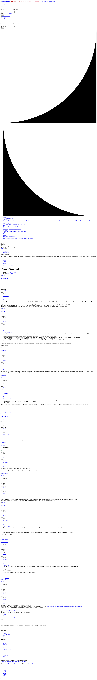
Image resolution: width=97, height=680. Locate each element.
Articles (4, 227)
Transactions (5, 236)
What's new (5, 219)
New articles (25, 220)
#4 (3, 396)
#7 (3, 497)
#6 (3, 466)
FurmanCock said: (7, 398)
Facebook (5, 642)
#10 (4, 603)
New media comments (44, 220)
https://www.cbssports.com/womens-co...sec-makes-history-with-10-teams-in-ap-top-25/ (65, 606)
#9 (3, 563)
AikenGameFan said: (7, 332)
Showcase (5, 237)
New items (61, 220)
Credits (4, 235)
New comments (11, 226)
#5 (3, 437)
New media (10, 220)
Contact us (5, 652)
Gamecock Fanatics (7, 649)
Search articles (18, 229)
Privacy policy (6, 655)
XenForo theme (31, 663)
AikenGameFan (12, 272)
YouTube (5, 644)
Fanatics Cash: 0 (12, 236)
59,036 (4, 457)
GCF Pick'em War (7, 223)
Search (24, 224)
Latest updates (24, 238)
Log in (2, 620)
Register (2, 622)
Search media (18, 226)
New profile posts (67, 220)
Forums (4, 217)
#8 (3, 524)
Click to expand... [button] (7, 340)
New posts (5, 218)
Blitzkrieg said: (6, 565)
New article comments (54, 220)
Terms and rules (6, 654)
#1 (3, 299)
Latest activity (74, 220)
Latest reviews (30, 238)
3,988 (4, 428)
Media (4, 225)
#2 (3, 330)
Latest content (18, 238)
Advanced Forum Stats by (14, 661)
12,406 (4, 360)
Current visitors (6, 231)
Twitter (4, 643)
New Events (5, 224)
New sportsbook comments (34, 220)
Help (4, 656)
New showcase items (82, 220)
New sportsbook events (18, 220)
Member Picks (19, 224)
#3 (3, 369)
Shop (4, 232)
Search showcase (6, 241)
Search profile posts (21, 231)
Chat (4, 233)
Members (5, 230)
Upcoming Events (12, 224)
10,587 (4, 321)
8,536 (4, 290)
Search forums (11, 218)
